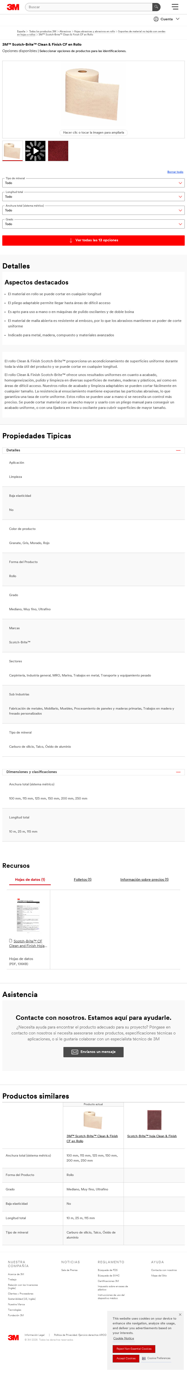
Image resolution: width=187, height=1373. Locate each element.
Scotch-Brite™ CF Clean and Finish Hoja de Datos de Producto (26, 944)
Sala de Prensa (69, 1270)
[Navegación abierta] (175, 8)
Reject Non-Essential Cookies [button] (134, 1349)
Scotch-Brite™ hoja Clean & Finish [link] (152, 1136)
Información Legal (34, 1335)
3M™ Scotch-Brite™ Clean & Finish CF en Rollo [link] (92, 1139)
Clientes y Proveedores (20, 1294)
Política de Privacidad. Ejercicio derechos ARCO (80, 1335)
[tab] (30, 880)
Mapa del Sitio (159, 1276)
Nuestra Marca (16, 1304)
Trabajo (12, 1279)
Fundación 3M (16, 1315)
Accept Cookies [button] (126, 1358)
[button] (156, 1358)
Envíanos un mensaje (98, 1052)
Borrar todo (175, 172)
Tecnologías (14, 1310)
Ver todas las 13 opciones (96, 240)
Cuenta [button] (167, 19)
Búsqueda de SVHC (108, 1276)
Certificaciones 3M (108, 1281)
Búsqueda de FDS (107, 1270)
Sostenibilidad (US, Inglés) (22, 1299)
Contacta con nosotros (164, 1270)
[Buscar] (156, 7)
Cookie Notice (123, 1338)
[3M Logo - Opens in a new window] (13, 7)
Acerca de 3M (16, 1274)
